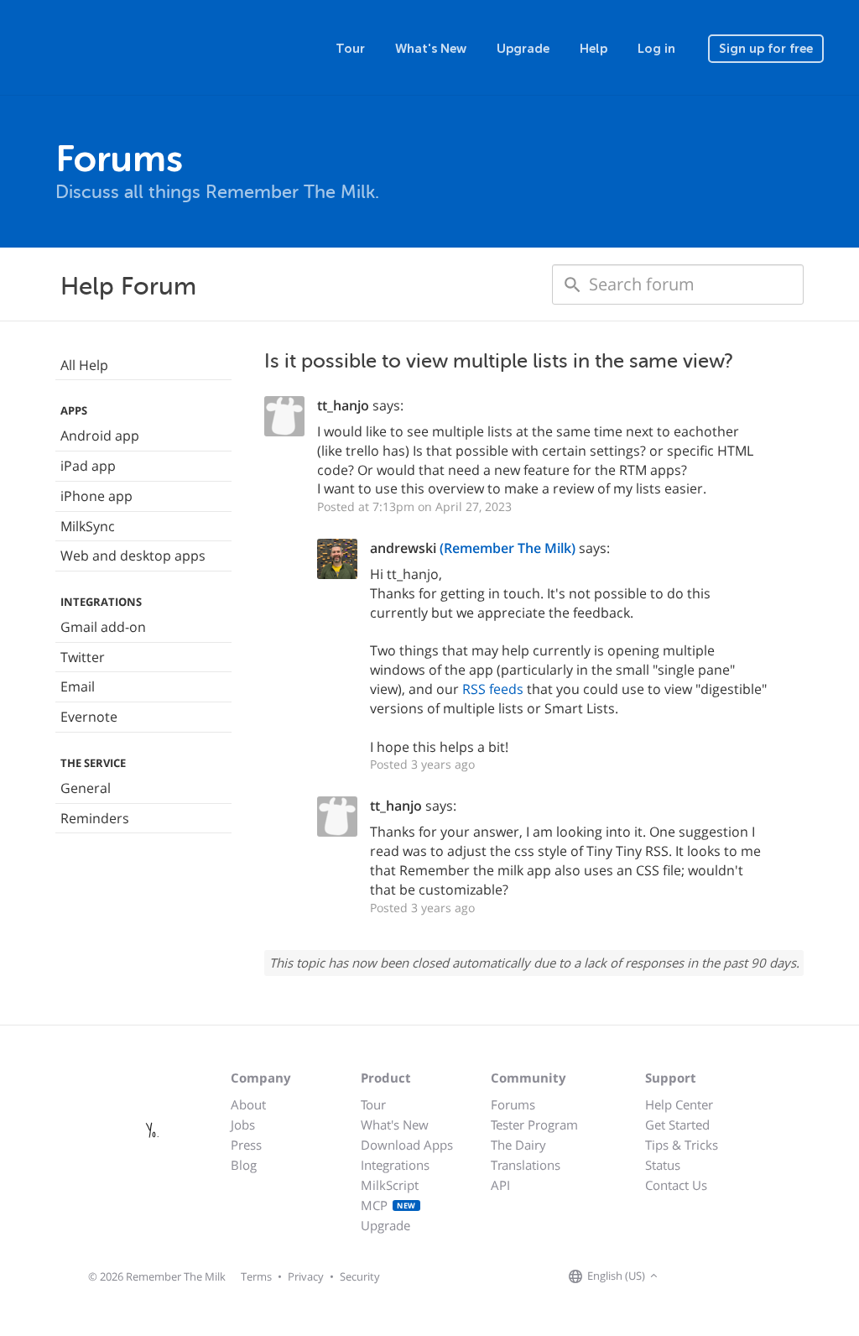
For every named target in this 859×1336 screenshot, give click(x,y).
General (85, 788)
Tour (350, 48)
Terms (256, 1276)
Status (662, 1164)
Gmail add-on (103, 627)
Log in (656, 48)
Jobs (243, 1124)
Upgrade (523, 48)
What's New (430, 48)
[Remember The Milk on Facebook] (686, 1276)
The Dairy (518, 1144)
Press (246, 1144)
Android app (99, 435)
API (500, 1185)
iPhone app (96, 496)
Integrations (395, 1164)
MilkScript (390, 1185)
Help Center (679, 1104)
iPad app (88, 466)
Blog (244, 1164)
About (248, 1104)
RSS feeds (492, 689)
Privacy (306, 1276)
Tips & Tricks (681, 1144)
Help (593, 48)
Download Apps (407, 1144)
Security (360, 1276)
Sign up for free (766, 48)
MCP (388, 1205)
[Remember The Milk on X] (709, 1276)
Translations (525, 1164)
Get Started (677, 1124)
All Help (84, 365)
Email (77, 686)
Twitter (82, 657)
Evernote (88, 716)
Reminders (94, 818)
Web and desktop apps (133, 555)
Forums (513, 1104)
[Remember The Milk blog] (730, 1276)
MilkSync (87, 526)
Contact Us (676, 1185)
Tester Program (534, 1124)
